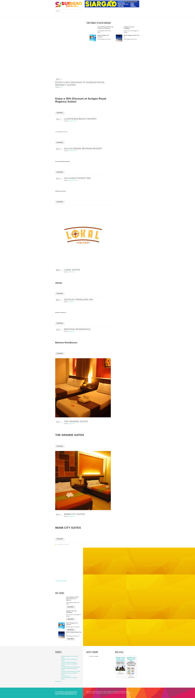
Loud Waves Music (65, 676)
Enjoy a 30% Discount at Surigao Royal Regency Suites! (80, 83)
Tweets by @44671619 (60, 580)
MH (127, 693)
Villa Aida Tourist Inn (77, 178)
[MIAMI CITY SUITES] (83, 480)
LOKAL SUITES (72, 269)
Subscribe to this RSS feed (63, 544)
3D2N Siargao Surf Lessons (103, 36)
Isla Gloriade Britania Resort (83, 148)
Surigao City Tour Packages (129, 27)
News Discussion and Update (70, 659)
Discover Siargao (107, 693)
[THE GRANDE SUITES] (83, 388)
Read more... (60, 112)
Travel (61, 87)
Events (63, 660)
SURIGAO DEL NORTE (73, 180)
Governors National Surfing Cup (69, 662)
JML (119, 693)
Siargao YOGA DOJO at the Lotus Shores (120, 659)
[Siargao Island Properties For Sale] (112, 4)
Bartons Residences (77, 329)
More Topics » (58, 681)
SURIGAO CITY (72, 271)
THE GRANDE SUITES (76, 421)
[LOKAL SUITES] (83, 236)
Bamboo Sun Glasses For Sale (131, 659)
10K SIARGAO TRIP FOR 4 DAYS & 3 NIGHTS (105, 27)
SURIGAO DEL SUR (73, 150)
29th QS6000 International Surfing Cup (70, 667)
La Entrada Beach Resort (80, 119)
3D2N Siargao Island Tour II (131, 36)
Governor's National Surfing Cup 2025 (70, 671)
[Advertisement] (112, 12)
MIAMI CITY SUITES (74, 514)
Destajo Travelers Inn (78, 299)
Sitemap (130, 693)
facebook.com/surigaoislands (67, 692)
